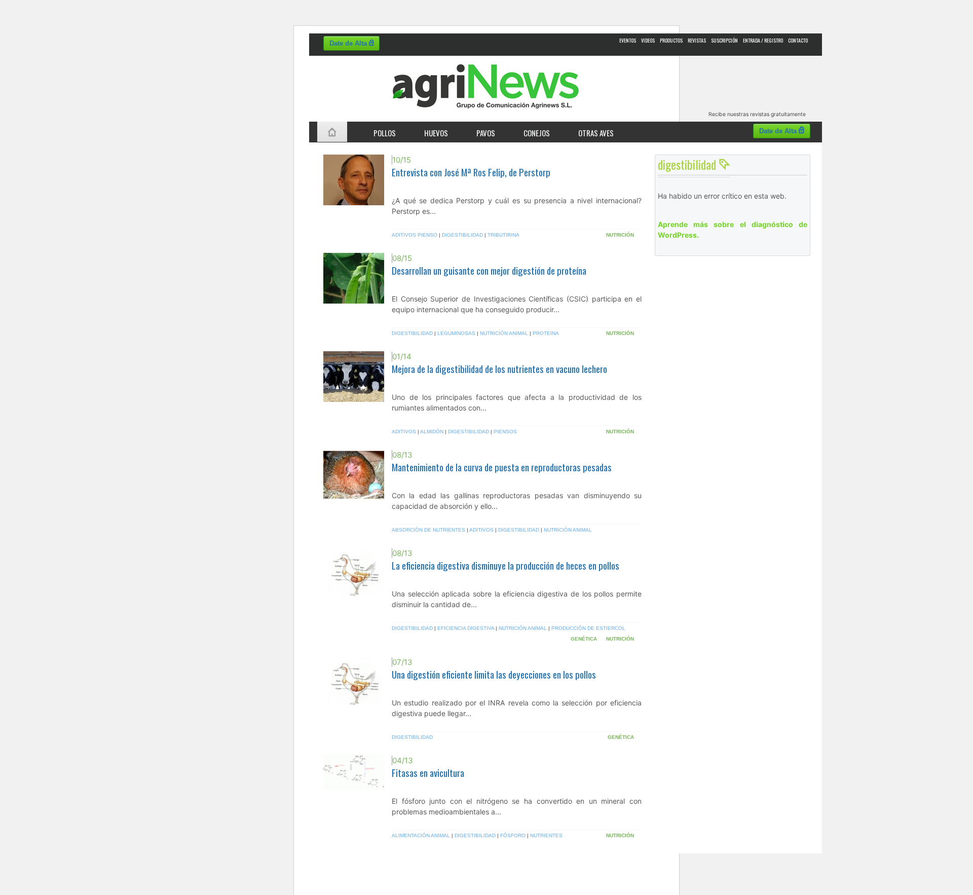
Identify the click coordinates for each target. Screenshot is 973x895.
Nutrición (620, 235)
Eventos (627, 40)
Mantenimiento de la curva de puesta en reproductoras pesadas (502, 467)
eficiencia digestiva (465, 628)
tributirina (503, 235)
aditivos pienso (414, 235)
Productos (671, 40)
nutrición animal (504, 333)
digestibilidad (462, 235)
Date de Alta (349, 43)
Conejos (536, 132)
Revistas (697, 40)
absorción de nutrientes (428, 530)
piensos (505, 431)
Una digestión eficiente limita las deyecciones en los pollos (494, 674)
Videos (648, 40)
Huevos (436, 132)
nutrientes (546, 835)
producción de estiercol (588, 628)
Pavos (485, 132)
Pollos (384, 132)
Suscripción (724, 40)
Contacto (798, 40)
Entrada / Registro (763, 40)
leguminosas (456, 333)
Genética (584, 639)
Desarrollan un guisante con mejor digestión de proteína (489, 270)
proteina (546, 333)
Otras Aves (596, 132)
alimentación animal (421, 835)
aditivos (404, 431)
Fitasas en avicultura (428, 772)
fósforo (513, 835)
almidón (431, 431)
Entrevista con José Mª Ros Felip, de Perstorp (471, 172)
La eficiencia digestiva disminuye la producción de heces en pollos (505, 565)
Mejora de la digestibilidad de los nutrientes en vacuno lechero (499, 369)
